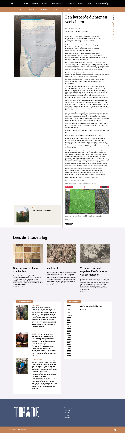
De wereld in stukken (72, 28)
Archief (55, 9)
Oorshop (35, 3)
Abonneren (43, 9)
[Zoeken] (107, 3)
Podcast (80, 3)
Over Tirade (66, 9)
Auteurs (44, 3)
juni (69, 307)
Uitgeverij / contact (57, 3)
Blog (20, 9)
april (69, 311)
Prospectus (70, 3)
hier (95, 184)
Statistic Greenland (91, 177)
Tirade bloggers (69, 408)
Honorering (67, 412)
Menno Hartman (113, 29)
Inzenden (79, 9)
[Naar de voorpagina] (9, 3)
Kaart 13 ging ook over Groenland (75, 180)
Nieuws (26, 3)
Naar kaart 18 (69, 219)
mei (69, 309)
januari (70, 315)
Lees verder (16, 286)
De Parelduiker (100, 3)
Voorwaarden (12, 429)
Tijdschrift (31, 9)
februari (70, 314)
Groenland (78, 216)
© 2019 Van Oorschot (20, 429)
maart (70, 312)
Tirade (89, 3)
